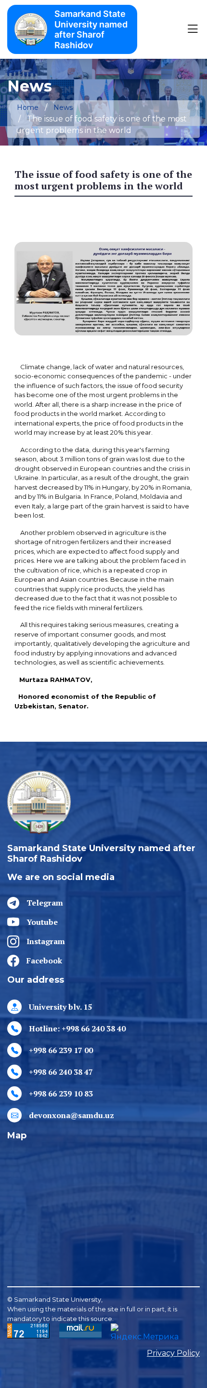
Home (28, 107)
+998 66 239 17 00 (61, 1050)
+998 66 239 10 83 (61, 1093)
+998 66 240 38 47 (61, 1072)
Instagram (45, 941)
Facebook (44, 960)
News (63, 107)
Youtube (42, 922)
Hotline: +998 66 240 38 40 (77, 1028)
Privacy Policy (173, 1353)
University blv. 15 (60, 1006)
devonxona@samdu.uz (71, 1115)
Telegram (44, 902)
